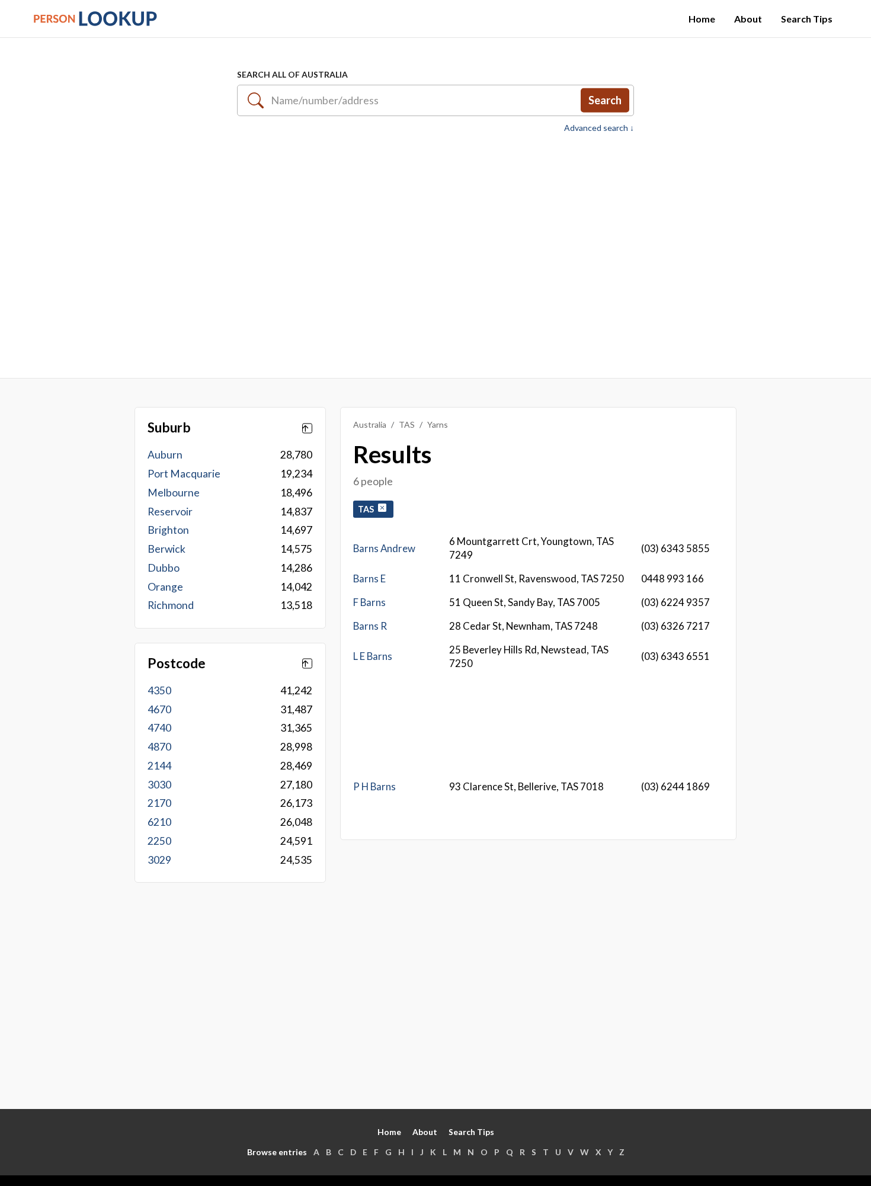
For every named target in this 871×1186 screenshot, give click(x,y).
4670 (159, 709)
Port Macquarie (184, 473)
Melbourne (174, 492)
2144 (159, 765)
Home (702, 18)
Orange (165, 587)
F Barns (369, 602)
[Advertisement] (435, 249)
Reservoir (170, 511)
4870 (159, 747)
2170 (159, 803)
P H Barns (374, 786)
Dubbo (164, 568)
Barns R (370, 626)
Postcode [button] (177, 663)
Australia (369, 424)
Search (605, 100)
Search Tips (806, 18)
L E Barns (372, 656)
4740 (159, 728)
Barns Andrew (384, 548)
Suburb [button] (169, 427)
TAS (407, 424)
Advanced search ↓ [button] (599, 128)
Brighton (168, 530)
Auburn (165, 454)
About (748, 18)
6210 (159, 822)
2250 (159, 841)
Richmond (171, 605)
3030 (159, 784)
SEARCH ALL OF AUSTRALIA (292, 74)
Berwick (166, 549)
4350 (159, 690)
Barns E (369, 578)
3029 (159, 860)
